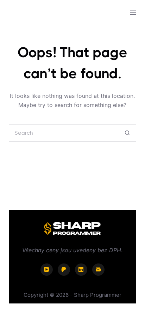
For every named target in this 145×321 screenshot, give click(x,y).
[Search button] (127, 133)
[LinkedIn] (81, 269)
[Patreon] (64, 269)
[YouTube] (46, 269)
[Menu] (133, 12)
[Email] (98, 269)
